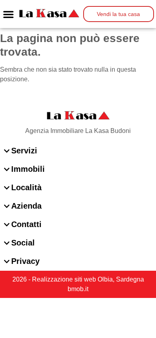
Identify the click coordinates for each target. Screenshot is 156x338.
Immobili (28, 169)
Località (26, 187)
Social (23, 242)
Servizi (24, 150)
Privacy (25, 261)
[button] (8, 14)
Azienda (26, 205)
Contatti (26, 224)
